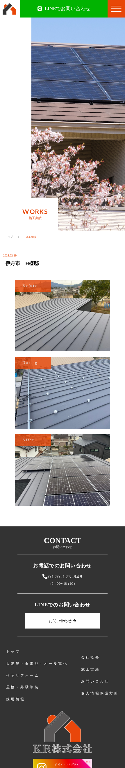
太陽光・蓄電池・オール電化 (37, 663)
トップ (9, 236)
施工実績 (90, 669)
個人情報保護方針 (100, 693)
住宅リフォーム (22, 675)
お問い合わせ (60, 621)
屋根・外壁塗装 (22, 687)
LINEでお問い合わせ (67, 8)
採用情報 (15, 699)
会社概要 (90, 657)
